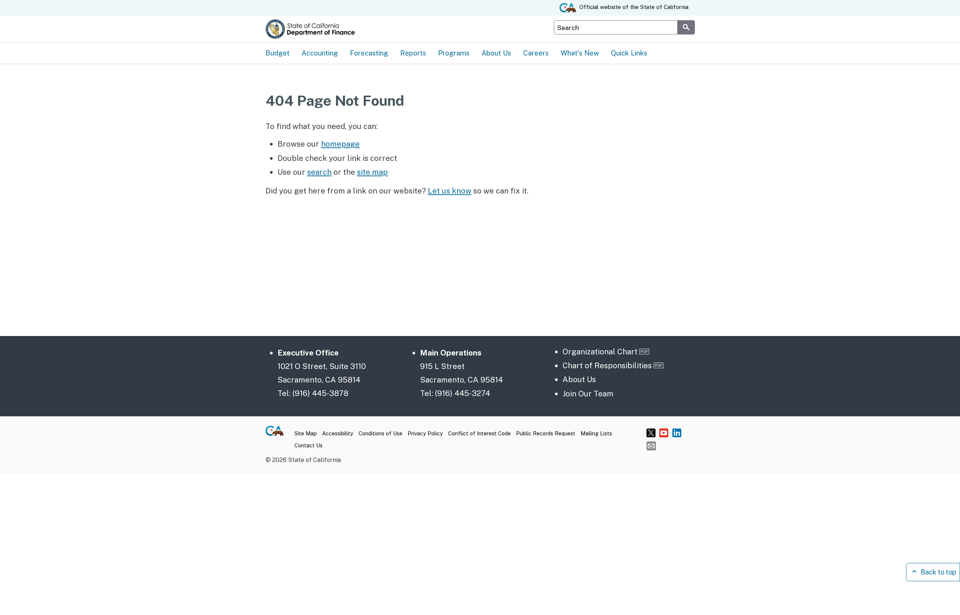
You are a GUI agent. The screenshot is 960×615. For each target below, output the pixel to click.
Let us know (449, 190)
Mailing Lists (596, 433)
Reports (413, 53)
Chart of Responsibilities (607, 365)
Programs (454, 53)
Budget (278, 53)
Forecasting (369, 53)
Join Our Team (588, 393)
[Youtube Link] (663, 432)
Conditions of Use (380, 433)
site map (372, 172)
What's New (580, 53)
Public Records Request (545, 433)
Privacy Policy (425, 433)
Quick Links (629, 53)
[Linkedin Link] (676, 432)
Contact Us (308, 445)
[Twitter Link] (651, 432)
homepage (340, 143)
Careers (536, 53)
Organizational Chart (600, 351)
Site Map (305, 433)
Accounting (320, 53)
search (319, 172)
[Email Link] (651, 445)
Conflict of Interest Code (479, 433)
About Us (496, 53)
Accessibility (337, 433)
